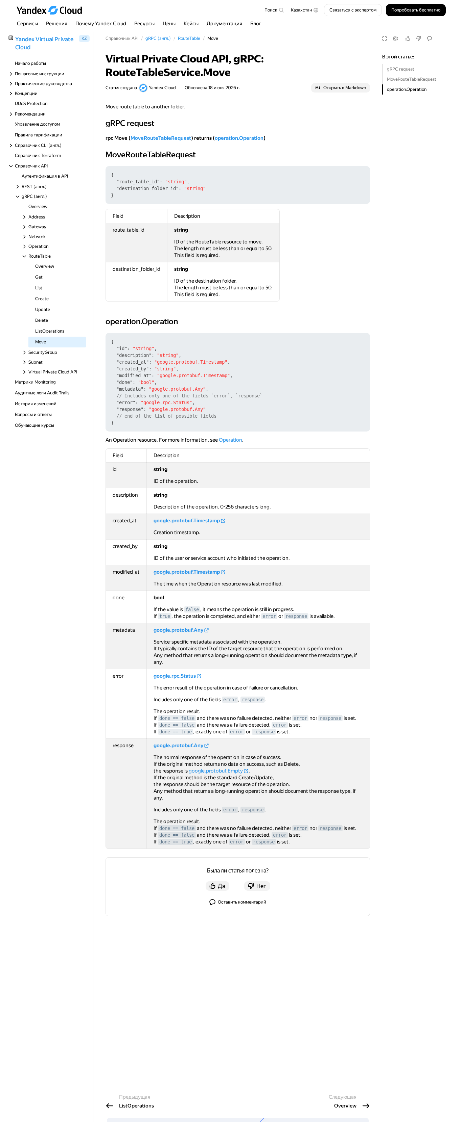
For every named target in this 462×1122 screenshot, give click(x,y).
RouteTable (189, 38)
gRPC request (400, 69)
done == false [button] (176, 718)
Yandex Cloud (162, 87)
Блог (255, 24)
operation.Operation (406, 89)
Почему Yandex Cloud (100, 24)
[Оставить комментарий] (429, 38)
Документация (224, 24)
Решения (56, 24)
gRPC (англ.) (158, 38)
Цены (169, 24)
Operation (230, 440)
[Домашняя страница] (52, 10)
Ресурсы (144, 24)
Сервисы (27, 24)
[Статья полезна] (408, 38)
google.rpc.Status (175, 676)
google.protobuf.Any (178, 630)
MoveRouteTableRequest (411, 79)
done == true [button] (175, 731)
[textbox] (274, 10)
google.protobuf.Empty (216, 771)
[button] (304, 10)
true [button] (164, 616)
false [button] (192, 609)
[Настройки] (395, 38)
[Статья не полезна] (418, 38)
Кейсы (191, 24)
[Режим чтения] (384, 38)
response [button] (296, 616)
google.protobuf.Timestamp (187, 521)
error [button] (269, 616)
